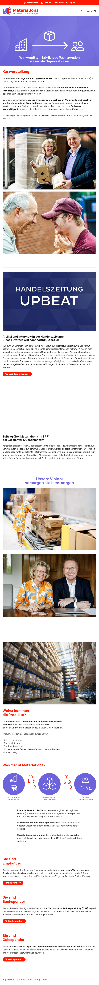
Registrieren (32, 2)
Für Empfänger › (13, 882)
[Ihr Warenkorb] (81, 11)
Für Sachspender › (14, 921)
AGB (45, 979)
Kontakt (60, 2)
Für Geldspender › (14, 959)
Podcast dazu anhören (17, 374)
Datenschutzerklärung (28, 979)
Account (47, 2)
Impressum (8, 979)
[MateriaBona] (20, 10)
